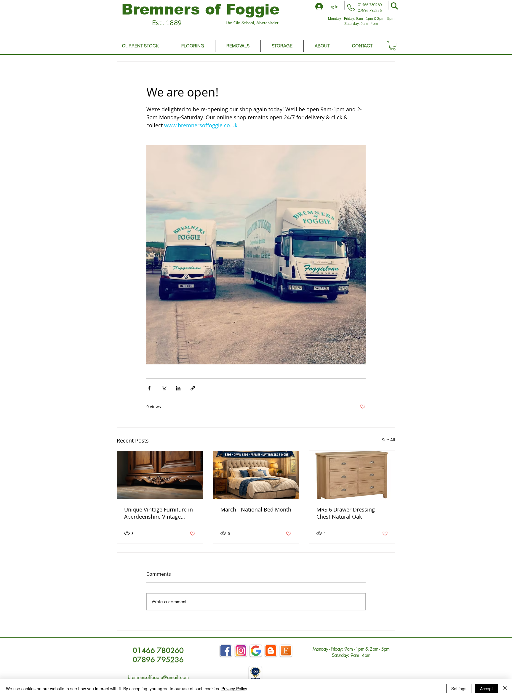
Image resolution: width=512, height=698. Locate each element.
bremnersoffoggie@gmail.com (158, 677)
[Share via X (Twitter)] (164, 388)
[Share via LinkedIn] (178, 388)
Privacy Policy (234, 688)
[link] (392, 45)
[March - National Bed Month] (256, 475)
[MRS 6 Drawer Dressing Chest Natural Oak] (352, 475)
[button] (394, 6)
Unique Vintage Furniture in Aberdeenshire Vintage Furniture (158, 513)
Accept (486, 688)
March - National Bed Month (255, 509)
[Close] (504, 688)
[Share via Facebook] (149, 388)
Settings (458, 688)
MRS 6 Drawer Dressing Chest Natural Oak (345, 513)
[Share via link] (193, 388)
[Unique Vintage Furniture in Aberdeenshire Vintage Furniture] (160, 475)
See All (388, 440)
